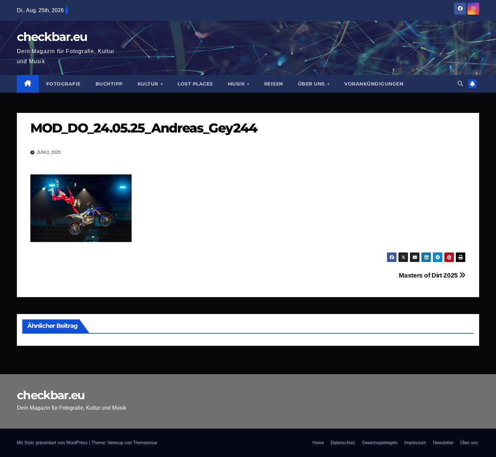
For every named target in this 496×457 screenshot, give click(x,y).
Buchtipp (109, 84)
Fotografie (63, 84)
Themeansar (145, 442)
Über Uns (312, 84)
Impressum (415, 442)
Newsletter (443, 442)
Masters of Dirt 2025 (429, 275)
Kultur (149, 84)
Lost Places (195, 84)
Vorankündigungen (373, 84)
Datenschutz (343, 442)
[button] (460, 84)
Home (318, 442)
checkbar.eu (52, 36)
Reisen (273, 84)
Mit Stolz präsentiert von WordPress (53, 442)
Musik (237, 84)
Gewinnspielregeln (379, 442)
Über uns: (469, 442)
